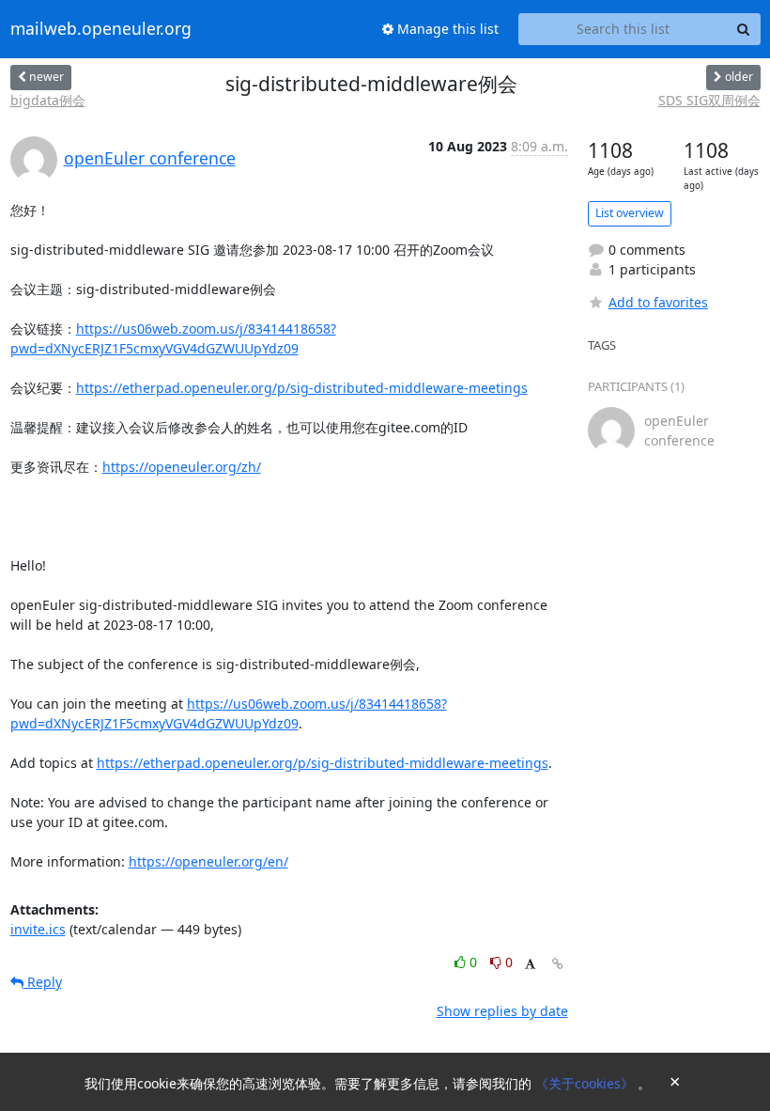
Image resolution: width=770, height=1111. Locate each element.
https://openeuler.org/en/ (208, 861)
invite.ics (38, 929)
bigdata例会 (47, 100)
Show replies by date (502, 1011)
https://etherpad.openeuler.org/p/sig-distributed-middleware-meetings (302, 388)
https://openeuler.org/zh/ (181, 467)
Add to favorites (658, 302)
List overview (629, 213)
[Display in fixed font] (530, 965)
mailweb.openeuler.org (101, 29)
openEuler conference (150, 158)
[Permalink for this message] (557, 964)
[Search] (744, 29)
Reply (42, 982)
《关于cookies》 (586, 1083)
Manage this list (446, 29)
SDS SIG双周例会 (709, 100)
